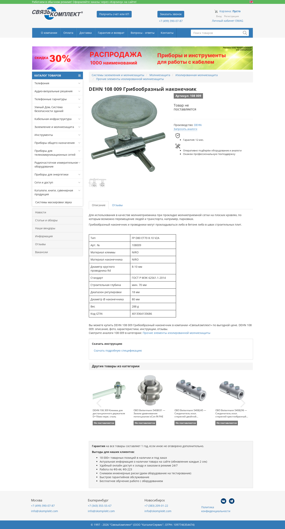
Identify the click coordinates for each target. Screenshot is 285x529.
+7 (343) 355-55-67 (99, 505)
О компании (49, 33)
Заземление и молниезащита (54, 127)
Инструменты (44, 135)
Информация (44, 236)
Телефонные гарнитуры (51, 99)
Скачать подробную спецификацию (118, 350)
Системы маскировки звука (53, 202)
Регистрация (231, 16)
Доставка (85, 33)
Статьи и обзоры (46, 220)
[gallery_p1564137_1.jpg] (97, 182)
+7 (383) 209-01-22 (156, 505)
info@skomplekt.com (44, 511)
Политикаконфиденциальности (215, 509)
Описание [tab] (98, 205)
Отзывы (40, 244)
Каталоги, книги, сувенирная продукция (54, 192)
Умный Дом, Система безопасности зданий (49, 109)
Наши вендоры (45, 228)
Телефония (42, 83)
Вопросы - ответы (143, 33)
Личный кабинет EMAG (227, 21)
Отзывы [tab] (117, 205)
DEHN (198, 125)
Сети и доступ (44, 182)
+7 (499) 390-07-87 (171, 21)
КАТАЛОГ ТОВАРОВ (47, 75)
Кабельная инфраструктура (53, 119)
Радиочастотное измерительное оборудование (56, 164)
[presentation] (99, 403)
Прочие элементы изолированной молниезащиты (176, 333)
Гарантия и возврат (111, 33)
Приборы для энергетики (51, 174)
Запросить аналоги (185, 129)
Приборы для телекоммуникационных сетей (55, 152)
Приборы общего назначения (55, 143)
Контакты (167, 33)
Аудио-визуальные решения (54, 91)
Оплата (68, 33)
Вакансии (41, 252)
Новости (40, 212)
